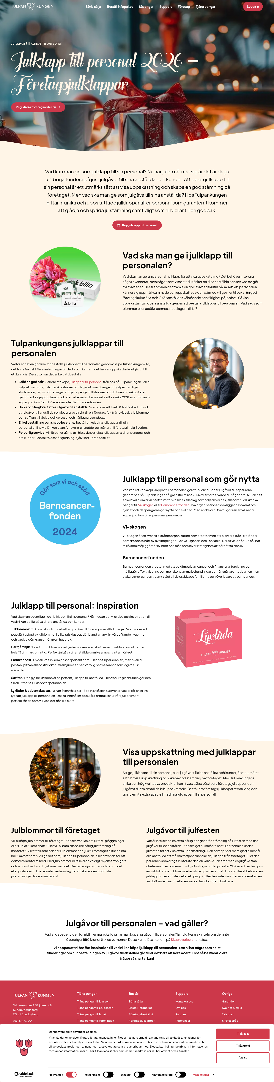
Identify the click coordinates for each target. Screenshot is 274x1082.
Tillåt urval (243, 1045)
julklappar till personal (86, 382)
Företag (184, 6)
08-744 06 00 (22, 1021)
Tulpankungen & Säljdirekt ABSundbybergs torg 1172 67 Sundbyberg (32, 1009)
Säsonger (146, 6)
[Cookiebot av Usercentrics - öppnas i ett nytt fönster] (24, 1075)
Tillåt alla (243, 1033)
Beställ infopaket (120, 6)
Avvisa (243, 1057)
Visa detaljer (201, 1074)
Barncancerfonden (175, 505)
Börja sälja (93, 6)
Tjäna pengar (205, 6)
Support (165, 6)
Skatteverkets (182, 939)
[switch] (108, 1075)
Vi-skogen (146, 505)
